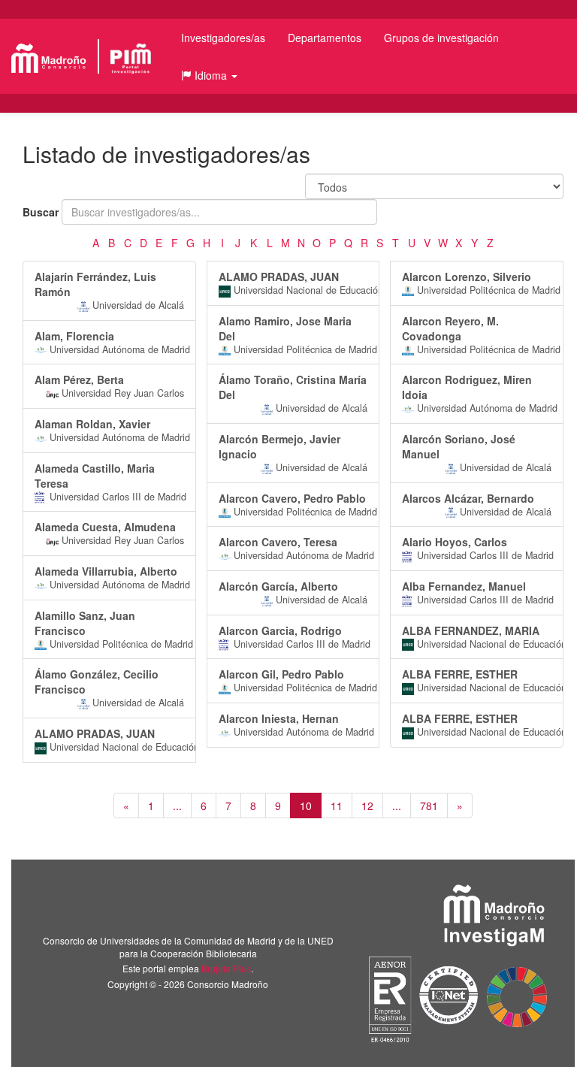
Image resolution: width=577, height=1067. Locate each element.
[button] (209, 75)
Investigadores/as (223, 37)
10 (306, 805)
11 (337, 805)
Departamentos (324, 37)
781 (429, 805)
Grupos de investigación (441, 37)
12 (367, 805)
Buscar (41, 211)
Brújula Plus (226, 968)
